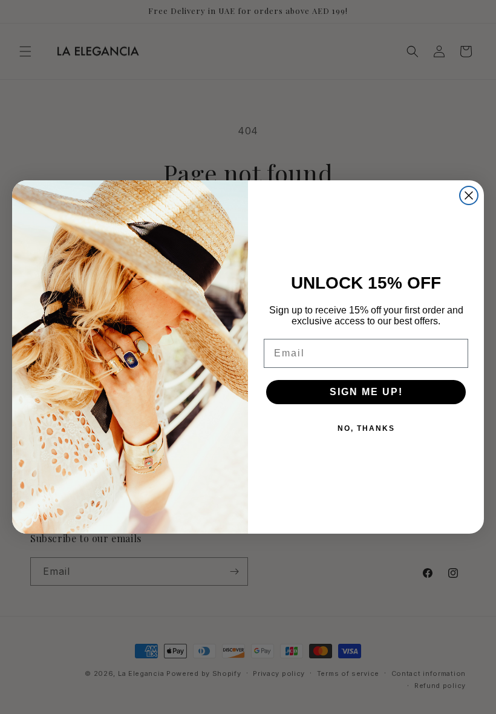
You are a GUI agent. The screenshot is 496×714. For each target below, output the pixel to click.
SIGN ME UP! (366, 392)
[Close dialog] (469, 195)
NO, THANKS (366, 428)
